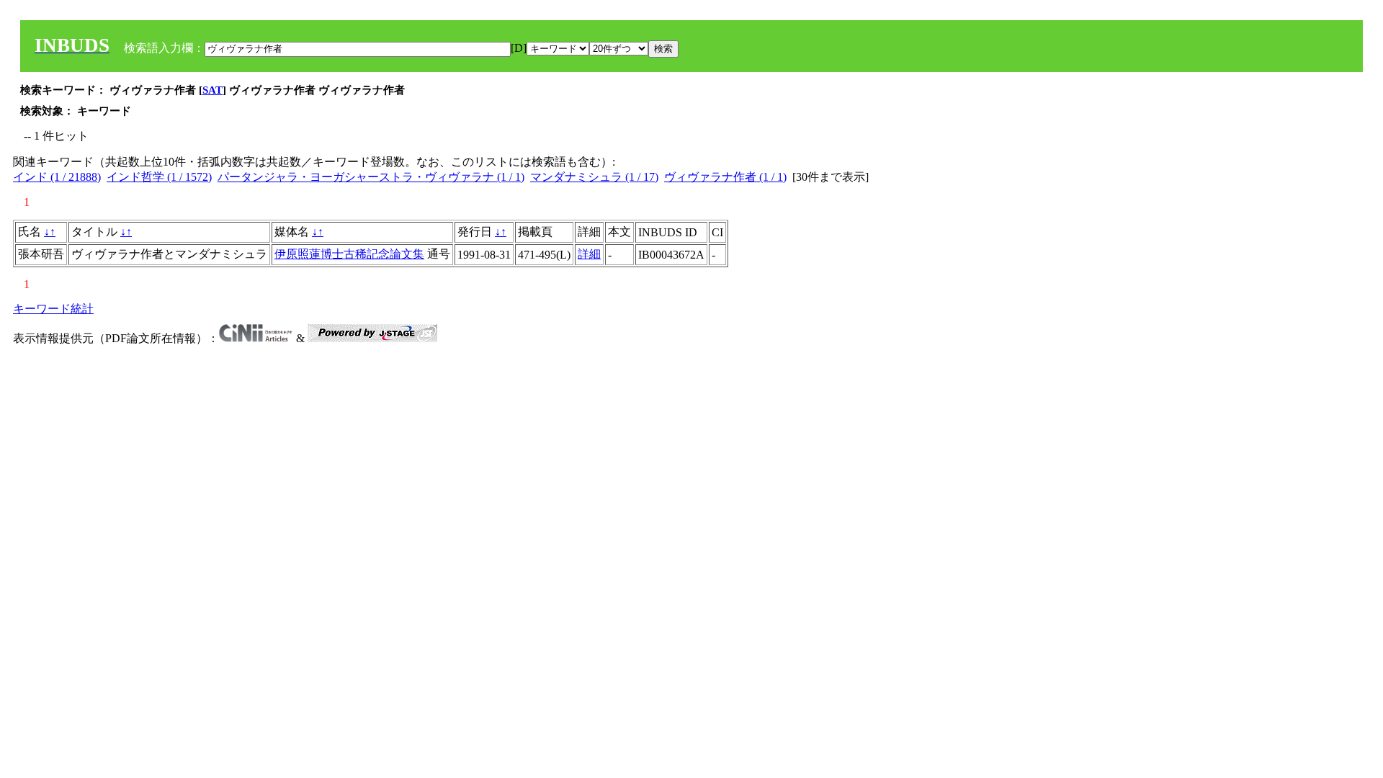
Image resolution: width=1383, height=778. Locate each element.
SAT (212, 90)
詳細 (589, 254)
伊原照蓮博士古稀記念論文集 (349, 254)
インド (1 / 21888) (57, 177)
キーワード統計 (53, 309)
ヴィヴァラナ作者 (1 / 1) (725, 177)
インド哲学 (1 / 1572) (159, 177)
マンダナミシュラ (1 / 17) (594, 177)
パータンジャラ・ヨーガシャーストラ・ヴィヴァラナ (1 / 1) (371, 177)
